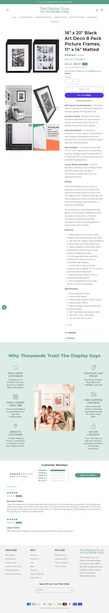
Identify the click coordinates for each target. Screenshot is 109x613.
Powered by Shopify (62, 608)
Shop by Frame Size (13, 566)
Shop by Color (10, 563)
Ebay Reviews (35, 578)
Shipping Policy (61, 559)
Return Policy (60, 555)
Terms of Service (61, 563)
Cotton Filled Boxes (13, 574)
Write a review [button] (88, 475)
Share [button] (69, 325)
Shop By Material (12, 570)
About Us (34, 555)
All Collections (10, 559)
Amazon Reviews (37, 574)
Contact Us (34, 559)
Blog (32, 566)
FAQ (32, 563)
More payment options (84, 100)
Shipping (68, 67)
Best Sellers (10, 555)
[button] (7, 10)
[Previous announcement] (6, 2)
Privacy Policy (60, 566)
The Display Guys (50, 608)
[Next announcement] (103, 2)
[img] (12, 493)
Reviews (33, 570)
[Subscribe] (71, 590)
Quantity (68, 77)
